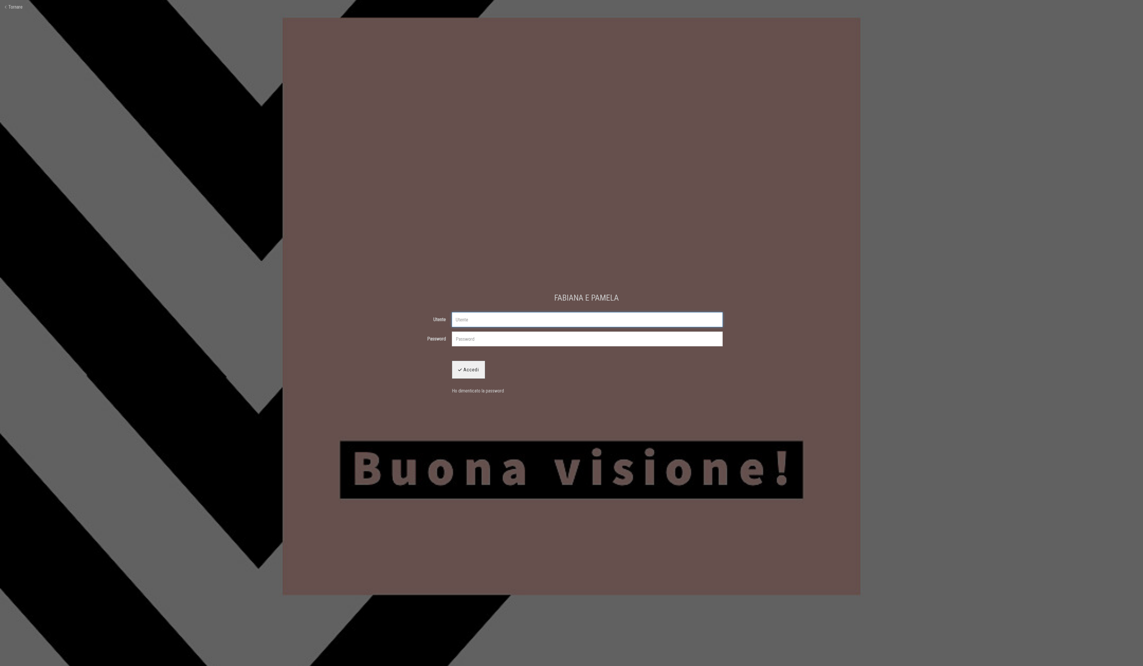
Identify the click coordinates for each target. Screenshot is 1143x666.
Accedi (470, 370)
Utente (439, 319)
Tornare (15, 7)
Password (436, 339)
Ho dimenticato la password (478, 391)
